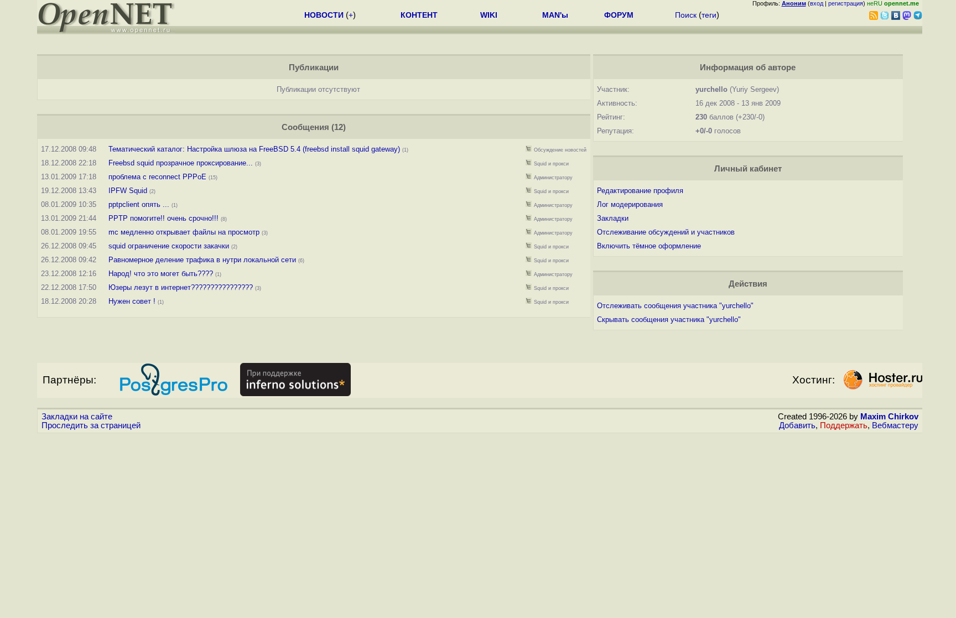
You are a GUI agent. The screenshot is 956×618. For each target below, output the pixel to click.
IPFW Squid (127, 190)
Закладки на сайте (76, 416)
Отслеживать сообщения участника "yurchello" (675, 306)
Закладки (612, 218)
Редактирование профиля (640, 190)
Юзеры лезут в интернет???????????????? (180, 287)
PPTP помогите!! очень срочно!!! (163, 218)
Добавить (797, 425)
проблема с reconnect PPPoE (157, 177)
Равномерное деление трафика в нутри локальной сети (202, 260)
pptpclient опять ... (138, 204)
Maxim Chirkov (889, 416)
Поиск (686, 15)
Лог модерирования (630, 204)
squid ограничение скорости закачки (168, 246)
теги (709, 15)
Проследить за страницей (91, 425)
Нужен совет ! (131, 301)
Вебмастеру (895, 425)
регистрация (845, 3)
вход (816, 3)
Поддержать (843, 425)
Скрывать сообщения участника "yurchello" (669, 319)
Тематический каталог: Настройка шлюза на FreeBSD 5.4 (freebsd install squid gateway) (254, 149)
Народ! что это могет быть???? (160, 273)
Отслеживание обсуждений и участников (666, 232)
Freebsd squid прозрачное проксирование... (180, 163)
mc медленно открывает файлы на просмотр (183, 232)
